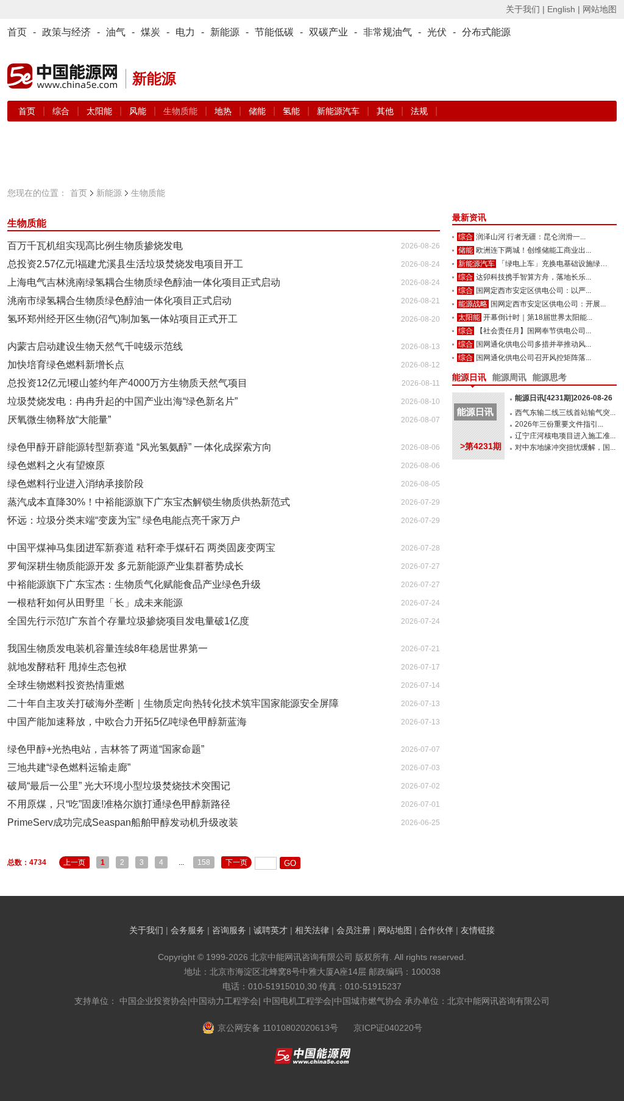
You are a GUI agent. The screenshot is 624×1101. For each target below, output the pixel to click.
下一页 (236, 862)
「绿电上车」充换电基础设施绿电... (555, 263)
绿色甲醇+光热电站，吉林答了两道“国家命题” (105, 749)
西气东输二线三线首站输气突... (565, 412)
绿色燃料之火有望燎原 (56, 465)
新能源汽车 (339, 111)
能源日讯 (469, 377)
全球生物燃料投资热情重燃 (65, 685)
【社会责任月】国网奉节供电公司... (533, 331)
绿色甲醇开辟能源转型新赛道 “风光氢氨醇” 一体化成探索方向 (139, 447)
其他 (386, 111)
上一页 (74, 862)
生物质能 (26, 223)
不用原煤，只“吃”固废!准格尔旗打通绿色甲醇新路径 (118, 804)
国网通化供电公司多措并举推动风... (533, 344)
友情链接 (478, 930)
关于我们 (146, 930)
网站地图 (600, 9)
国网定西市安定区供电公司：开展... (548, 304)
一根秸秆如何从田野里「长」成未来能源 (95, 602)
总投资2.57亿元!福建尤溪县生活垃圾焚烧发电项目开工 (125, 264)
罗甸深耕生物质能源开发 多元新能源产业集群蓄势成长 (125, 566)
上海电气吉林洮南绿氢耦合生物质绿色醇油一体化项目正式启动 (143, 282)
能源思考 (550, 377)
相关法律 (312, 930)
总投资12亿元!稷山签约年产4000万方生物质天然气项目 (127, 383)
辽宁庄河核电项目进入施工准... (565, 435)
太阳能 (101, 111)
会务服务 (188, 930)
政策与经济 (66, 32)
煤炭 (150, 32)
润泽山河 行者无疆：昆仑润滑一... (531, 237)
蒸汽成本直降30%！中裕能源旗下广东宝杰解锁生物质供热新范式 (148, 502)
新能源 (224, 32)
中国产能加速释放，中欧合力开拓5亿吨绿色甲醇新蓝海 (127, 722)
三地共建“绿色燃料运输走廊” (68, 767)
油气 (116, 32)
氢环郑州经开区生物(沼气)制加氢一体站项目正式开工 (122, 319)
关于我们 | (525, 9)
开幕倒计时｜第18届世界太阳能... (537, 317)
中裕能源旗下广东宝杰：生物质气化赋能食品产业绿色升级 (134, 584)
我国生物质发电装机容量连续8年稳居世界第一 (107, 648)
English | (563, 9)
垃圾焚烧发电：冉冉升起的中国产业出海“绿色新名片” (122, 401)
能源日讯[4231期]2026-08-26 (563, 398)
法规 (419, 111)
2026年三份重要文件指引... (559, 424)
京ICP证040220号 (387, 1028)
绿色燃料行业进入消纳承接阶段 (75, 483)
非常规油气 (387, 32)
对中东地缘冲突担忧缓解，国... (565, 447)
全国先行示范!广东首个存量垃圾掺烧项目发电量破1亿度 (128, 621)
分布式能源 (486, 32)
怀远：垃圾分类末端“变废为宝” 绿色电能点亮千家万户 (123, 520)
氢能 (292, 111)
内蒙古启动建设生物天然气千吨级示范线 (95, 346)
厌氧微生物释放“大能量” (59, 419)
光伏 (437, 32)
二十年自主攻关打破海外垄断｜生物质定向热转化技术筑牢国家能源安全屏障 (173, 703)
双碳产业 (328, 32)
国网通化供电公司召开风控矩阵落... (533, 357)
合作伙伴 (436, 930)
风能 (139, 111)
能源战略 (473, 304)
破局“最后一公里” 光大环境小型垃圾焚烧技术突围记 (118, 786)
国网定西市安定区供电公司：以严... (533, 290)
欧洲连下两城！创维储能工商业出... (533, 250)
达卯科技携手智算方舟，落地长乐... (533, 277)
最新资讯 (469, 217)
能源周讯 (509, 377)
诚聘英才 (271, 930)
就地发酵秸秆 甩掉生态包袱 (67, 667)
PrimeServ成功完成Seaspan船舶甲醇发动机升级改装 (122, 822)
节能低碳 (274, 32)
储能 (258, 111)
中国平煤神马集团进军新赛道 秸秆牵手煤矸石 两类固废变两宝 (141, 548)
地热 (224, 111)
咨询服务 (229, 930)
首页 (17, 32)
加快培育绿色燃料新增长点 (65, 364)
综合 (62, 111)
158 (203, 862)
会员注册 (353, 930)
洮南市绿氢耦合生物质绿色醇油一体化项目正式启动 (119, 300)
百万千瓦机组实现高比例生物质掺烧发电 (95, 245)
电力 (185, 32)
